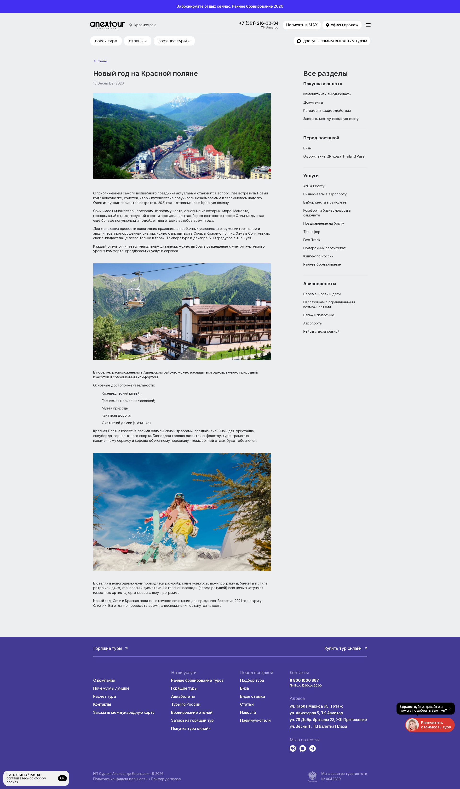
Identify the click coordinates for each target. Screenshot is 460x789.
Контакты (102, 704)
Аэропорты (312, 323)
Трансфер (311, 232)
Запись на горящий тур (192, 720)
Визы (307, 148)
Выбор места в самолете (324, 202)
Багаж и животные (318, 315)
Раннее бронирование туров (197, 680)
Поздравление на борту (323, 223)
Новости (248, 712)
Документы (313, 102)
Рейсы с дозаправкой (321, 331)
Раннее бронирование (322, 264)
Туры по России (185, 704)
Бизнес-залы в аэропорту (325, 194)
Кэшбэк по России (318, 256)
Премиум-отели (255, 720)
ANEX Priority (313, 186)
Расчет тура (104, 696)
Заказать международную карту (331, 119)
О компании (104, 680)
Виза (244, 688)
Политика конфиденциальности (120, 779)
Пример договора (166, 779)
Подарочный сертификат (324, 248)
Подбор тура (252, 680)
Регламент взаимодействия (327, 110)
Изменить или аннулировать (327, 94)
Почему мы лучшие (111, 688)
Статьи (103, 61)
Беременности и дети (322, 294)
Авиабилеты (183, 696)
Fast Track (311, 240)
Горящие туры (184, 688)
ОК (62, 778)
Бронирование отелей (191, 712)
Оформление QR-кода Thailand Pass (334, 156)
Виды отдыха (252, 696)
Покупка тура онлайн (190, 728)
